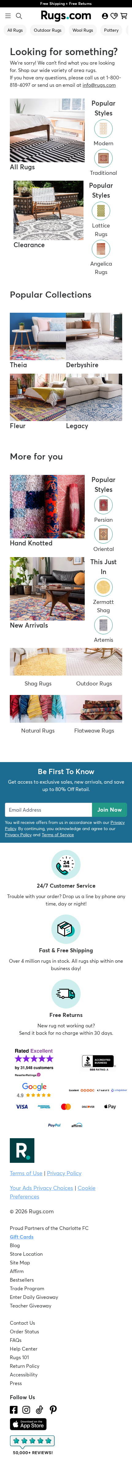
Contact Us (22, 1323)
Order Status (24, 1331)
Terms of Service (58, 834)
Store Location (26, 1254)
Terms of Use (26, 1173)
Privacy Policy (18, 834)
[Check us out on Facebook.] (13, 1409)
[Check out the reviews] (33, 1445)
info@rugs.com (99, 85)
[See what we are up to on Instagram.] (26, 1409)
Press (16, 1383)
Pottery (111, 30)
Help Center (23, 1349)
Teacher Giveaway (30, 1306)
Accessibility (23, 1375)
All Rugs (15, 30)
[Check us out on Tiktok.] (39, 1409)
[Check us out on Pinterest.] (53, 1409)
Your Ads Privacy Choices (41, 1187)
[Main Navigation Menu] (8, 16)
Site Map (20, 1262)
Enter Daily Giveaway (34, 1297)
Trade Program (27, 1288)
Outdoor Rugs (47, 30)
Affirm (17, 1271)
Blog (15, 1245)
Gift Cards (21, 1237)
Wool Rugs (82, 30)
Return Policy (24, 1366)
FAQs (15, 1340)
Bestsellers (22, 1280)
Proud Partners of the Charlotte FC (49, 1228)
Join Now (109, 809)
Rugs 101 (19, 1357)
